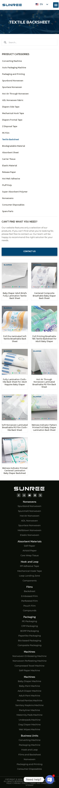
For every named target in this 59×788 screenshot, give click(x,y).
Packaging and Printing (13, 74)
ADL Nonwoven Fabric (12, 100)
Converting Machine (12, 61)
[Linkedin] (35, 495)
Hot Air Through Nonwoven (15, 93)
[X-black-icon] (40, 495)
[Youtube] (29, 495)
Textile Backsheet (10, 139)
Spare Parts (7, 211)
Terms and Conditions (41, 783)
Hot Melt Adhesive (11, 178)
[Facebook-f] (18, 495)
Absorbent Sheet (10, 152)
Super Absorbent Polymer (15, 191)
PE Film (5, 132)
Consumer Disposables (13, 204)
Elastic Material (9, 165)
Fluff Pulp (7, 185)
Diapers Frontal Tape (12, 119)
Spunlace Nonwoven (12, 87)
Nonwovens (7, 198)
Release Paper (9, 172)
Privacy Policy (21, 783)
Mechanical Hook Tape (13, 113)
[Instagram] (24, 495)
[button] (56, 5)
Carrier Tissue (8, 159)
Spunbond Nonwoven (12, 80)
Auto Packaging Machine (14, 67)
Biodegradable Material (13, 146)
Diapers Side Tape (10, 106)
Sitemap (29, 785)
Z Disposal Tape (9, 126)
